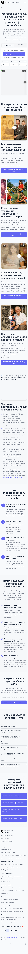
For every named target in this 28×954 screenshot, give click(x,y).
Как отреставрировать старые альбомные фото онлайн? (10, 725)
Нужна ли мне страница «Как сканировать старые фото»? (9, 748)
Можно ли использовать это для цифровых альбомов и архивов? (10, 765)
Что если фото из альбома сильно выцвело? (11, 759)
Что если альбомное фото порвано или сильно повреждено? (12, 753)
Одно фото (9, 45)
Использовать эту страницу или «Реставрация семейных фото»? (10, 736)
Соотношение (5, 61)
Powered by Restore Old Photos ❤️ (12, 926)
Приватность (13, 944)
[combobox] (5, 64)
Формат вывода (22, 61)
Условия (19, 944)
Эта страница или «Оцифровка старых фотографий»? (12, 742)
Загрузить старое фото (15, 54)
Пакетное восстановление (20, 45)
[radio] (2, 930)
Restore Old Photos (12, 937)
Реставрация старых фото (12, 478)
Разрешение (14, 61)
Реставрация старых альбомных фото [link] (12, 9)
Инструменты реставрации (16, 7)
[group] (5, 930)
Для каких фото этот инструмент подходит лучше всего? (11, 731)
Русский (15, 930)
